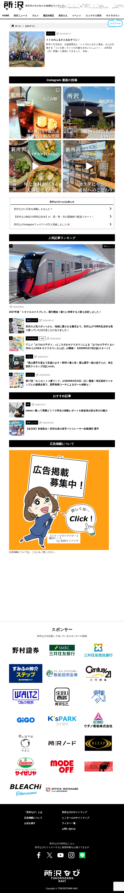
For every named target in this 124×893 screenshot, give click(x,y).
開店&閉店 (48, 15)
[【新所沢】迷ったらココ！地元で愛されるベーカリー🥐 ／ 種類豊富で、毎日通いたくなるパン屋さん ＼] (89, 166)
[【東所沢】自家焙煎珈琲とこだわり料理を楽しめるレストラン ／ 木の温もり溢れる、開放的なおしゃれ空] (35, 112)
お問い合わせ (69, 828)
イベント (76, 15)
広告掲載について (33, 817)
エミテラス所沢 (94, 15)
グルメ (35, 15)
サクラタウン (113, 15)
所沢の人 (63, 15)
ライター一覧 (69, 823)
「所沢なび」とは (33, 812)
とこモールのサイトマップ (75, 817)
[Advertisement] (62, 595)
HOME (5, 15)
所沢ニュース (20, 15)
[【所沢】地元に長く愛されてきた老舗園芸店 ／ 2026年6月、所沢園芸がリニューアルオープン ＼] (89, 112)
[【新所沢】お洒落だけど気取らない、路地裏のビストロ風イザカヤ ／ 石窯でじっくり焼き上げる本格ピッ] (35, 166)
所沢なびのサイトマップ (74, 812)
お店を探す (30, 823)
